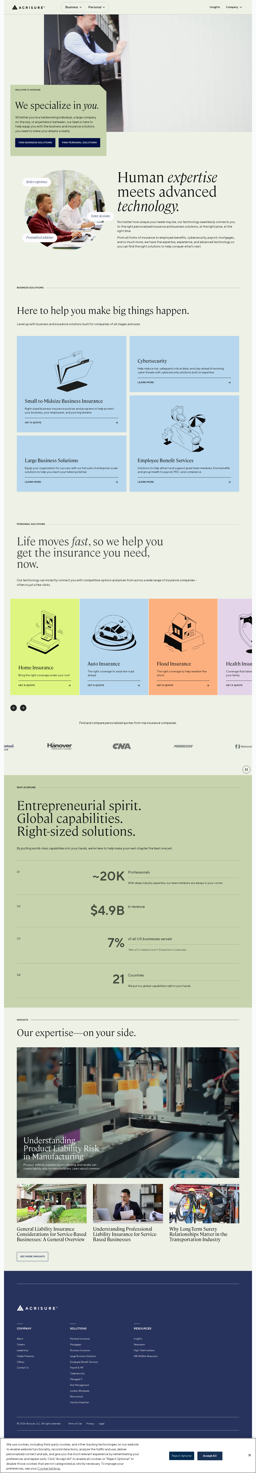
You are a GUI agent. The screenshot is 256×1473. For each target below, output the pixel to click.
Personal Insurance (80, 1338)
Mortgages (75, 1344)
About (20, 1338)
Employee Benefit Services (84, 1362)
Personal (94, 7)
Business (71, 7)
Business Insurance (80, 1350)
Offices (20, 1362)
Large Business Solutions (83, 1356)
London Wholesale (79, 1391)
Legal (101, 1423)
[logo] (28, 7)
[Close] (249, 1455)
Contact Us (23, 1367)
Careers (21, 1344)
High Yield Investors (144, 1350)
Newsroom (139, 1344)
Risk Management (79, 1385)
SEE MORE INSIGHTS (32, 1256)
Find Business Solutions (35, 142)
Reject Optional (181, 1455)
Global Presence (25, 1356)
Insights (215, 7)
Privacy (90, 1423)
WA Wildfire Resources (146, 1356)
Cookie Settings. (49, 1468)
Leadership (22, 1350)
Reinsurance (76, 1396)
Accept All (209, 1456)
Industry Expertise (79, 1402)
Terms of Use (75, 1423)
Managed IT (76, 1379)
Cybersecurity (77, 1373)
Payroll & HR (76, 1367)
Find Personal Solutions (79, 142)
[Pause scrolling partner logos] (246, 770)
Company (232, 7)
